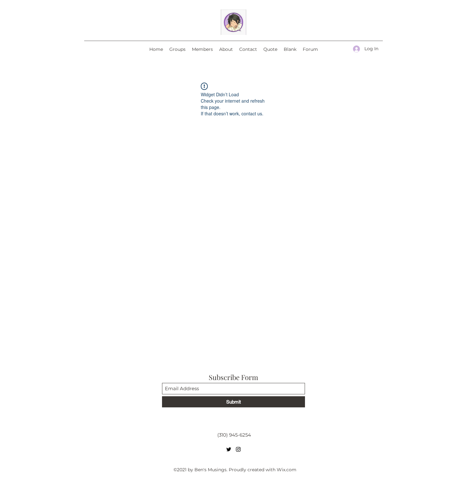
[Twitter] (229, 449)
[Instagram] (238, 449)
